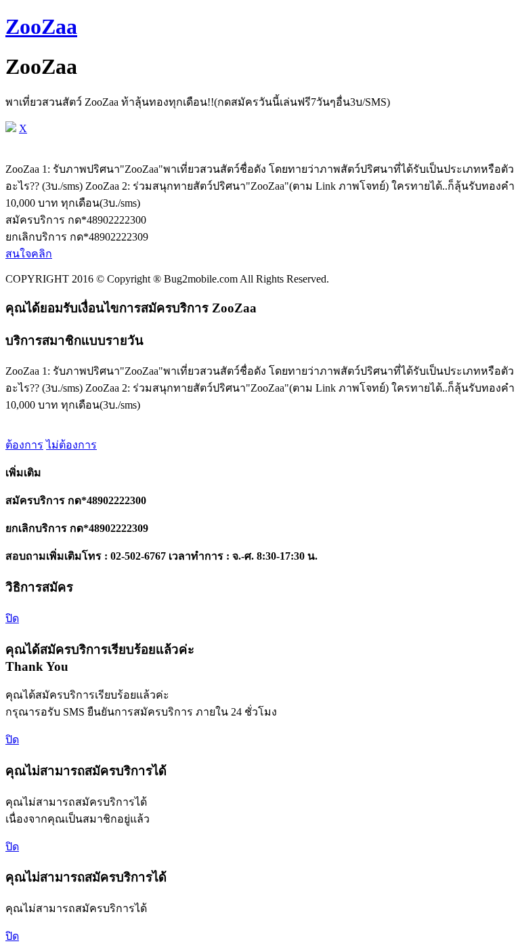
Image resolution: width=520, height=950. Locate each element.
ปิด (12, 618)
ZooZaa (41, 26)
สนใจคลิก (28, 254)
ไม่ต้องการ (71, 445)
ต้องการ (24, 445)
